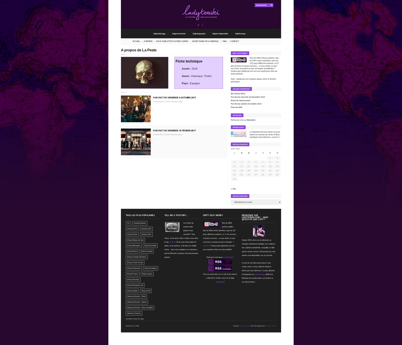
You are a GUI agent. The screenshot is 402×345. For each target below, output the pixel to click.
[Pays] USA (145, 291)
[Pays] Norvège (133, 279)
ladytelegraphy (199, 33)
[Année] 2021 (146, 234)
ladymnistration (179, 33)
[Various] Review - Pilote (136, 296)
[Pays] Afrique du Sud (135, 240)
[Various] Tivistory (134, 313)
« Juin (233, 189)
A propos (148, 41)
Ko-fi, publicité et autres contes (172, 41)
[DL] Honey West (238, 94)
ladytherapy (240, 33)
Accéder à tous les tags (135, 319)
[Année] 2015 (146, 229)
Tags (224, 41)
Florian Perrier (270, 326)
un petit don (269, 68)
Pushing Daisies (140, 223)
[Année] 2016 (132, 234)
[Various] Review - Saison (137, 302)
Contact (235, 41)
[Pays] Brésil (132, 251)
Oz (128, 223)
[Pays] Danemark (134, 268)
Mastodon (251, 120)
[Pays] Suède (132, 291)
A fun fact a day (176, 101)
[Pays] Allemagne (133, 245)
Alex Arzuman (244, 326)
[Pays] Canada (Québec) (136, 257)
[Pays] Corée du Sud (135, 262)
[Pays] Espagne (151, 268)
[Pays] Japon (147, 274)
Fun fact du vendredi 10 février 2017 (174, 130)
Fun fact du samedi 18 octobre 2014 (246, 104)
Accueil (136, 41)
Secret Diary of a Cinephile (205, 41)
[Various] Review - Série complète (140, 308)
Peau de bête (236, 107)
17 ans (226, 234)
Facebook (202, 25)
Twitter (198, 25)
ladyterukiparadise (220, 33)
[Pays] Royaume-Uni (135, 285)
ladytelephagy (159, 33)
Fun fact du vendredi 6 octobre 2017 (174, 97)
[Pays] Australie (150, 245)
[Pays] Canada (146, 251)
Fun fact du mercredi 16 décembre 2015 (248, 97)
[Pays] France (132, 274)
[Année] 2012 (132, 229)
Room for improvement (240, 100)
